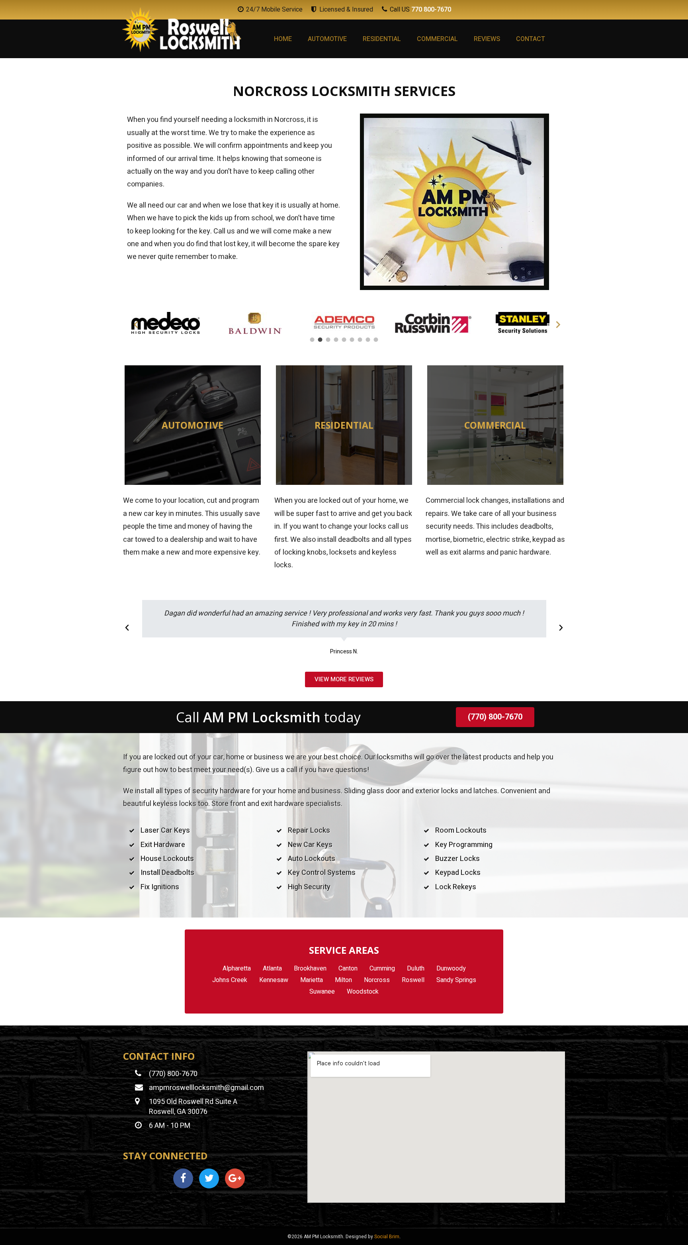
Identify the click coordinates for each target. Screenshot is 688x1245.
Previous (133, 323)
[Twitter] (209, 1178)
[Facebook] (183, 1178)
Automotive (327, 39)
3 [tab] (328, 340)
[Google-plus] (235, 1178)
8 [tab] (368, 340)
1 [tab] (312, 340)
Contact (530, 39)
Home (283, 39)
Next (555, 323)
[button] (127, 628)
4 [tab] (336, 340)
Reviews (487, 39)
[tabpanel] (165, 323)
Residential (382, 39)
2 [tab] (320, 340)
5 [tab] (344, 340)
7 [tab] (360, 340)
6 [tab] (352, 340)
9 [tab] (376, 340)
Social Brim (386, 1236)
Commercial (437, 39)
